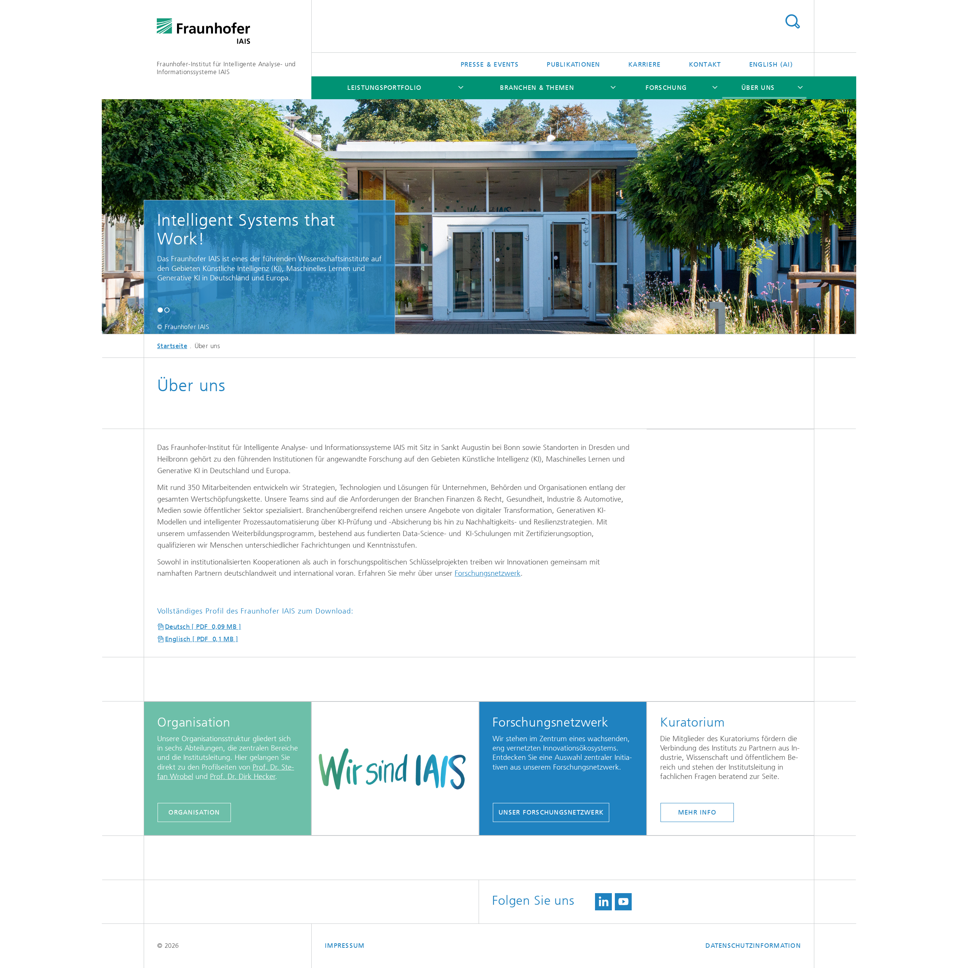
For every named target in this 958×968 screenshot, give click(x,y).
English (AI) (771, 64)
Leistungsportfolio (384, 87)
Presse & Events (490, 64)
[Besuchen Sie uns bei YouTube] (623, 901)
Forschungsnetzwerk (488, 573)
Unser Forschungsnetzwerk (551, 812)
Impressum (344, 945)
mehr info (697, 812)
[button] (160, 309)
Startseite (172, 346)
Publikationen (573, 64)
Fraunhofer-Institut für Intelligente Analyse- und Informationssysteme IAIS (226, 68)
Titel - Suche (792, 21)
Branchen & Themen (537, 87)
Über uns (758, 87)
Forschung (666, 87)
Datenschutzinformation (753, 945)
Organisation (194, 812)
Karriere (644, 64)
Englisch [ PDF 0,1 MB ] (201, 639)
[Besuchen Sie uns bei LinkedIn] (603, 901)
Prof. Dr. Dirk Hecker (242, 776)
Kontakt (705, 64)
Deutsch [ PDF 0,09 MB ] (203, 626)
